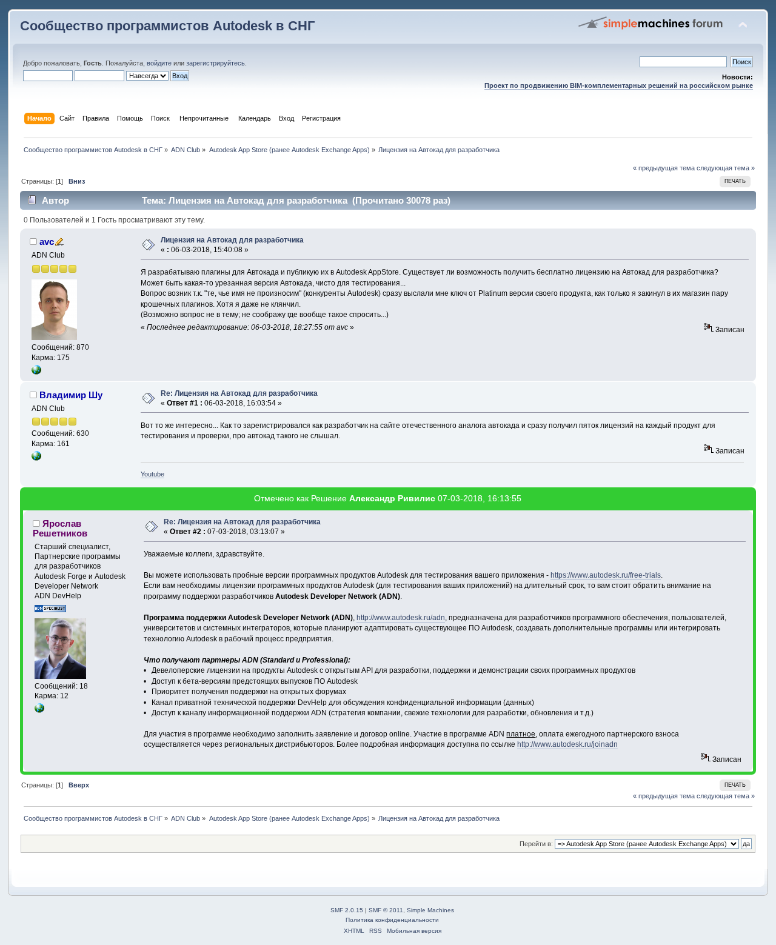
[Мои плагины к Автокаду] (36, 372)
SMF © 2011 (386, 910)
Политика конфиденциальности (392, 920)
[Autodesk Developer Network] (39, 710)
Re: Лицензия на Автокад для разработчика (239, 393)
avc (46, 241)
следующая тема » (726, 168)
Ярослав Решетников (60, 528)
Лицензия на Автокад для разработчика (232, 240)
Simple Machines (430, 910)
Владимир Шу (70, 395)
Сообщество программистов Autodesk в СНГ (167, 25)
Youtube (152, 474)
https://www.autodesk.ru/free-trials (605, 575)
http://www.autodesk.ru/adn (400, 617)
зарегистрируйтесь (215, 63)
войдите (159, 63)
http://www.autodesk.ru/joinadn (567, 744)
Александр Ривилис (392, 498)
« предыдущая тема (664, 168)
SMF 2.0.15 (346, 910)
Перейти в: (536, 843)
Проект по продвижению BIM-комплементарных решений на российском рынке (618, 85)
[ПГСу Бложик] (36, 458)
